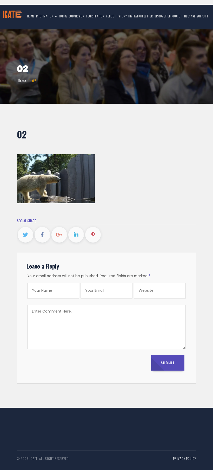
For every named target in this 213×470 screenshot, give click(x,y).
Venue (110, 16)
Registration (95, 16)
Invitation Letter (140, 16)
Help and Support (196, 16)
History (121, 16)
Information (45, 16)
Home (31, 16)
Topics (62, 16)
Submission (76, 16)
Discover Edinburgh (169, 16)
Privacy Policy (184, 458)
